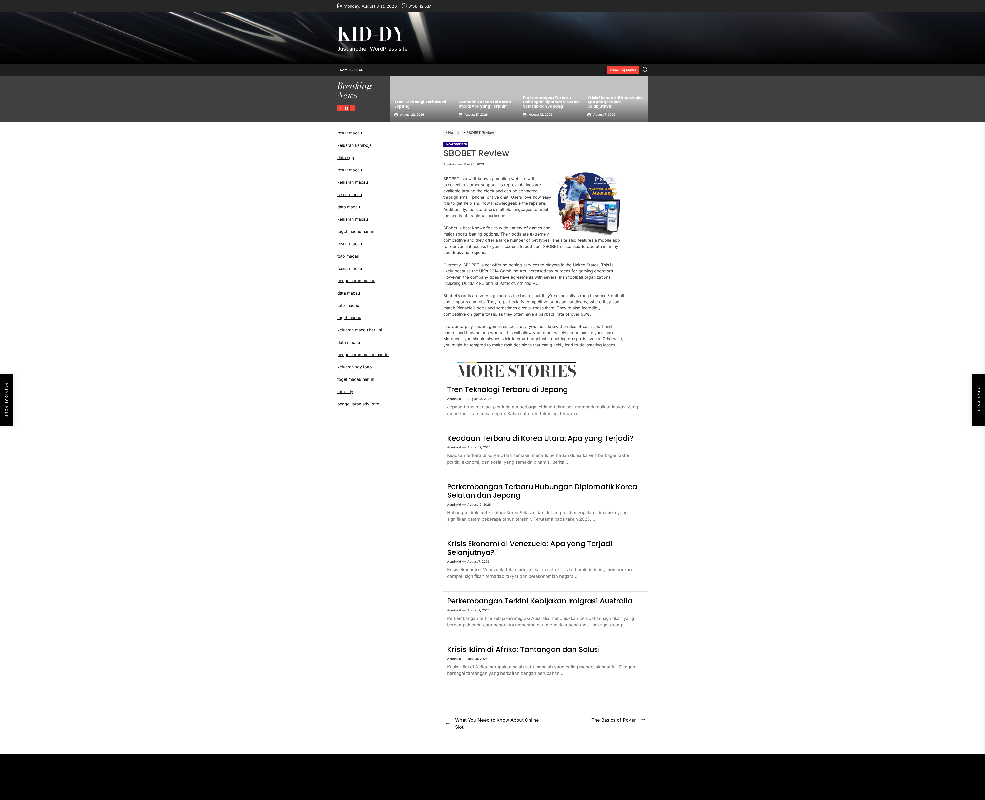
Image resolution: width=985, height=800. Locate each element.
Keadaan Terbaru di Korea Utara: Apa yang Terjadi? (406, 104)
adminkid (450, 164)
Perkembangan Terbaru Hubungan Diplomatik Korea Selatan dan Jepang (472, 102)
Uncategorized (456, 144)
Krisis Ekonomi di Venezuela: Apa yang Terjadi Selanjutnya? (536, 102)
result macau (349, 169)
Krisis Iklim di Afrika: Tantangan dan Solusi (523, 650)
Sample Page (351, 70)
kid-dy (371, 34)
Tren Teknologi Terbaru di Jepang (507, 390)
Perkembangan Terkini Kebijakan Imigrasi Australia (600, 104)
